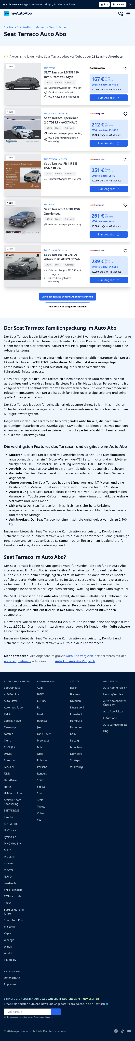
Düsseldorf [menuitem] (77, 707)
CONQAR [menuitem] (9, 747)
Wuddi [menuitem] (8, 953)
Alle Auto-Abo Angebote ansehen (68, 306)
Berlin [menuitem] (73, 687)
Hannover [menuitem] (76, 727)
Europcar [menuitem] (9, 760)
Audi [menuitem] (40, 687)
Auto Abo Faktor (113, 711)
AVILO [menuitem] (7, 714)
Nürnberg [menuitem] (76, 754)
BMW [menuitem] (40, 694)
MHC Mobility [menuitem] (12, 843)
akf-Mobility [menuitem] (11, 694)
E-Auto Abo (110, 718)
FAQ (105, 731)
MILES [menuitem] (8, 850)
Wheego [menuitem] (9, 940)
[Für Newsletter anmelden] (56, 1011)
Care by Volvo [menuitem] (12, 721)
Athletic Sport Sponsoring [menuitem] (12, 802)
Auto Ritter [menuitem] (10, 701)
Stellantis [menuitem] (9, 927)
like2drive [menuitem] (10, 830)
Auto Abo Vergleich (79, 656)
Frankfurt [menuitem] (76, 714)
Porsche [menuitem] (42, 767)
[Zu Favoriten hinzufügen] (125, 68)
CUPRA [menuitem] (41, 701)
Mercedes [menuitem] (43, 740)
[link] (67, 84)
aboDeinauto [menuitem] (12, 687)
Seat (52, 27)
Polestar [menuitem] (42, 760)
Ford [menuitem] (40, 714)
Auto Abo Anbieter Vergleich (75, 661)
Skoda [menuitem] (41, 787)
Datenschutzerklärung (42, 1017)
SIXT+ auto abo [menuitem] (13, 896)
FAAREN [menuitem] (9, 767)
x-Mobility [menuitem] (10, 960)
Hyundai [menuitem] (42, 721)
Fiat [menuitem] (39, 707)
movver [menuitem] (8, 870)
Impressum (11, 984)
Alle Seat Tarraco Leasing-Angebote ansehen (67, 296)
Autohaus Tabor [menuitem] (14, 707)
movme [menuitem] (8, 863)
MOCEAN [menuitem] (9, 857)
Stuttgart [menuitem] (75, 760)
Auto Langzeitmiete (17, 661)
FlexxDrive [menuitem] (10, 780)
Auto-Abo (26, 27)
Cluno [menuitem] (7, 740)
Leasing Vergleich (114, 694)
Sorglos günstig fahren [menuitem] (14, 911)
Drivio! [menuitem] (8, 754)
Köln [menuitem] (73, 734)
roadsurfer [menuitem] (11, 883)
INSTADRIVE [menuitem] (11, 810)
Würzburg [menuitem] (76, 767)
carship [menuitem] (8, 734)
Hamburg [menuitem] (76, 721)
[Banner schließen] (130, 4)
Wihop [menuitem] (8, 946)
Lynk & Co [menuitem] (10, 837)
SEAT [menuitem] (40, 780)
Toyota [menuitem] (41, 806)
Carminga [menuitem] (10, 727)
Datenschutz (12, 978)
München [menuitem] (76, 747)
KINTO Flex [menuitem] (10, 824)
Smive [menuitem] (7, 903)
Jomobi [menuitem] (8, 817)
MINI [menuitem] (40, 747)
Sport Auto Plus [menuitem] (13, 920)
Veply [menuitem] (7, 933)
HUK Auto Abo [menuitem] (13, 793)
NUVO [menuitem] (8, 876)
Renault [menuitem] (42, 773)
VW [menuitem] (39, 820)
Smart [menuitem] (41, 793)
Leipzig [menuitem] (74, 740)
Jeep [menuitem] (39, 727)
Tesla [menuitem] (40, 800)
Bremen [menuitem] (75, 694)
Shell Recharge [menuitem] (13, 890)
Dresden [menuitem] (75, 701)
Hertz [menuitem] (7, 787)
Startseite (10, 27)
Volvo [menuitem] (40, 813)
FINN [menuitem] (7, 773)
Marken (40, 27)
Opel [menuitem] (40, 754)
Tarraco (63, 27)
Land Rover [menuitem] (44, 734)
